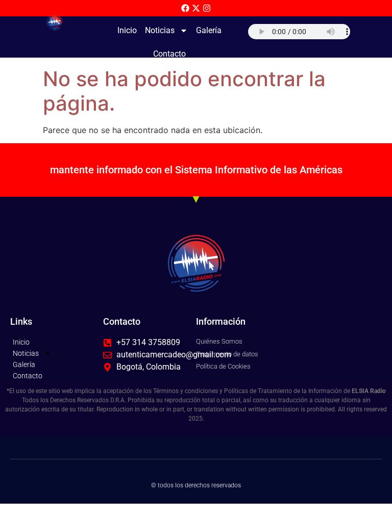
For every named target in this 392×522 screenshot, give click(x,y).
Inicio (127, 30)
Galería (209, 30)
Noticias (160, 30)
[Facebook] (185, 8)
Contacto (169, 54)
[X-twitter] (196, 8)
